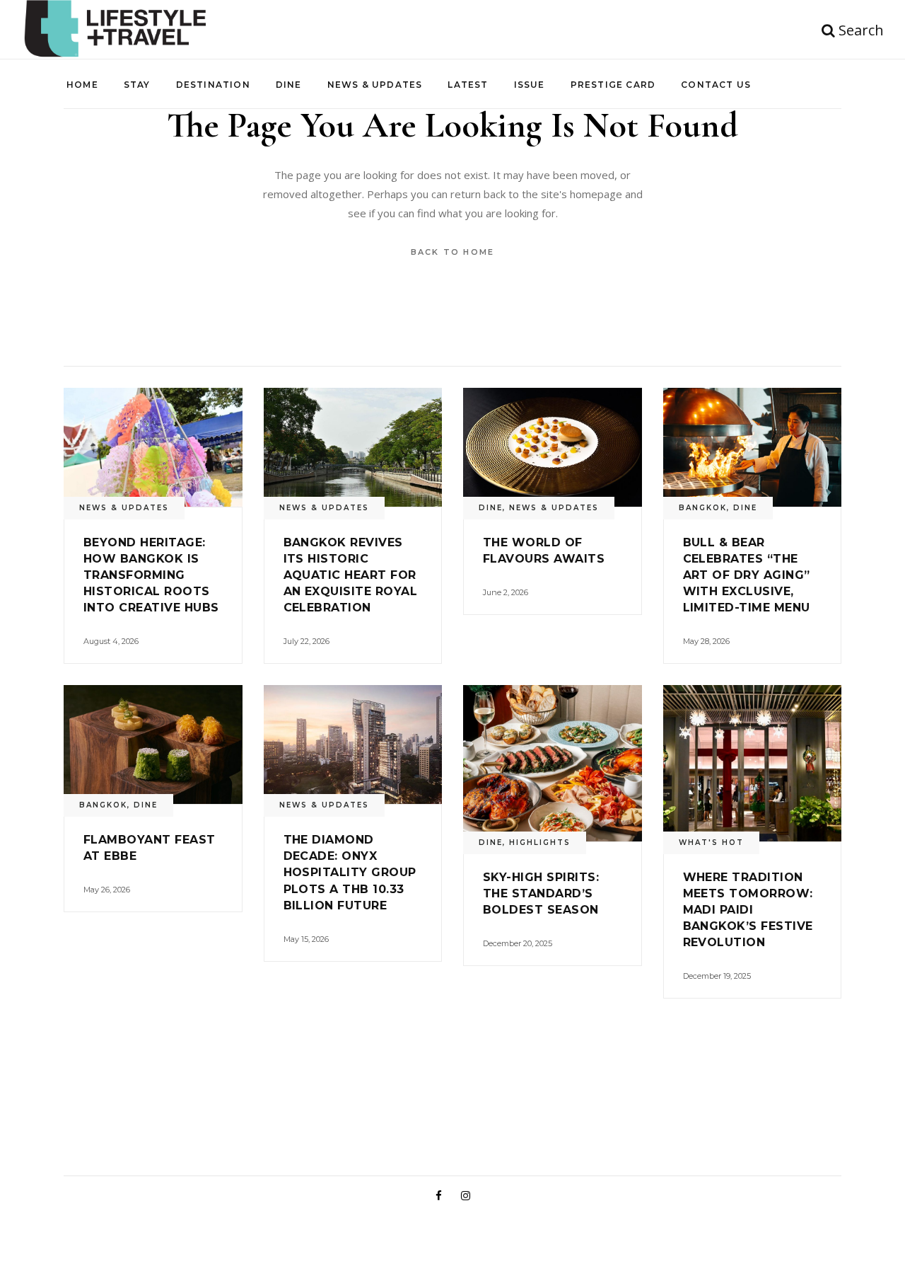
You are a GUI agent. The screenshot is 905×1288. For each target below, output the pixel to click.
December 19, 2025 (717, 976)
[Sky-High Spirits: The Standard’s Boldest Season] (552, 763)
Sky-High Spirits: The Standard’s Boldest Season (541, 893)
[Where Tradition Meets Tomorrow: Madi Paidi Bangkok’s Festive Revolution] (752, 763)
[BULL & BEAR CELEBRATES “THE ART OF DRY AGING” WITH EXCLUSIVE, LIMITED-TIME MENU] (752, 447)
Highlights (540, 842)
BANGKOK (703, 507)
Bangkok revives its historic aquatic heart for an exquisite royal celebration (351, 575)
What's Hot (711, 842)
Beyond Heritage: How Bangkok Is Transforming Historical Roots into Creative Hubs (151, 575)
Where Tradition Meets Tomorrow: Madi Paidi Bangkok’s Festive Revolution (748, 909)
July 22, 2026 (306, 641)
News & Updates (124, 507)
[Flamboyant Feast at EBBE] (153, 744)
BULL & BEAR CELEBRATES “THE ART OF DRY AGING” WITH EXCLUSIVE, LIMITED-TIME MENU (746, 575)
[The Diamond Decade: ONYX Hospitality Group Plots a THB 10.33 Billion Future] (353, 744)
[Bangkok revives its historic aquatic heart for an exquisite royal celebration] (353, 447)
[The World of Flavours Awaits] (552, 447)
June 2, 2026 (505, 592)
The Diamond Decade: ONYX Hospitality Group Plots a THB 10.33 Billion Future (350, 872)
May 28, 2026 (706, 641)
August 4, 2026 (111, 641)
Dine (491, 507)
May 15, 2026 (306, 939)
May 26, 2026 (106, 890)
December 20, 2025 (517, 943)
